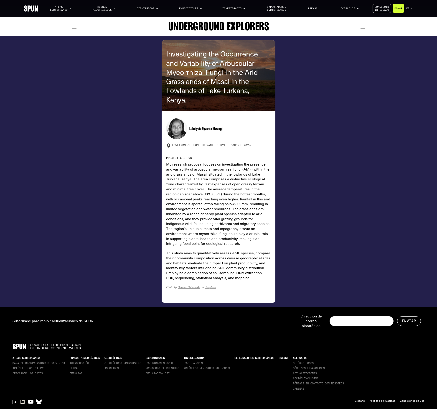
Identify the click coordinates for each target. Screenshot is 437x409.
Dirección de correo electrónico (311, 321)
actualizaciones (305, 373)
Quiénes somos (303, 363)
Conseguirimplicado (382, 8)
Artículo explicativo (28, 368)
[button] (61, 8)
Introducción (79, 363)
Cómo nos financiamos (309, 368)
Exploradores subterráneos (276, 8)
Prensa (313, 8)
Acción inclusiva (305, 378)
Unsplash (210, 287)
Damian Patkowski (189, 287)
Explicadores (193, 363)
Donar (398, 8)
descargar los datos (28, 373)
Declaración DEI (158, 373)
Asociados (111, 368)
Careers (298, 388)
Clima (74, 368)
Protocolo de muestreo (162, 368)
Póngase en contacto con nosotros (318, 383)
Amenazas (76, 373)
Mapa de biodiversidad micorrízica (39, 363)
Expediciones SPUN (159, 363)
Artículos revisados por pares (207, 368)
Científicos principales (122, 363)
